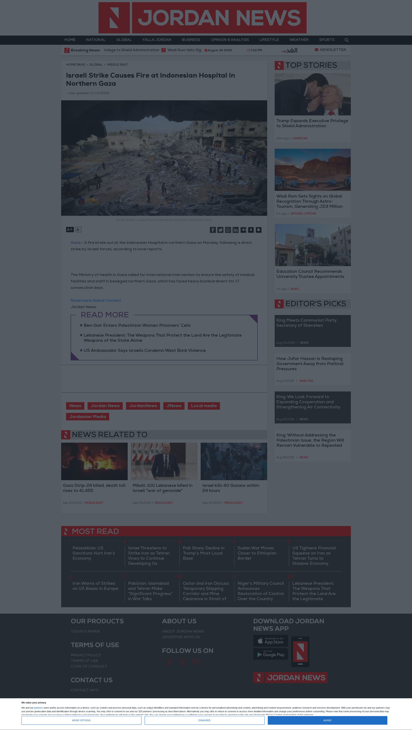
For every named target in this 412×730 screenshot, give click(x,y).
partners (38, 708)
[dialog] (206, 714)
